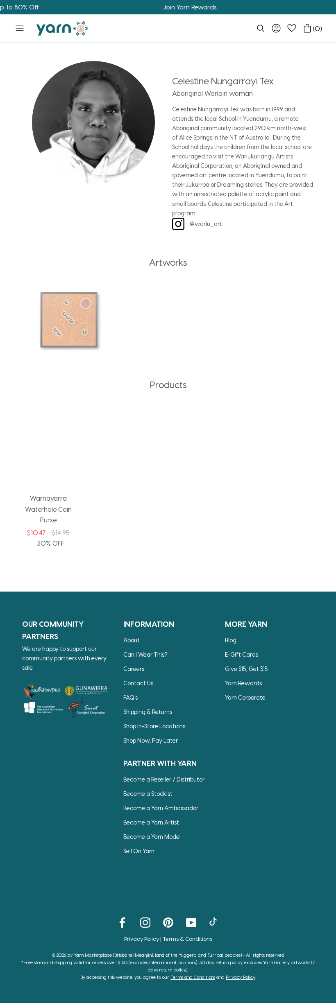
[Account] (276, 28)
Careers (133, 668)
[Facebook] (122, 922)
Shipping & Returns (147, 711)
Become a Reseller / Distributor (163, 779)
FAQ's (130, 697)
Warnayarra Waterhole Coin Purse (48, 509)
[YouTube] (191, 922)
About (131, 640)
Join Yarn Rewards (179, 7)
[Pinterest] (168, 922)
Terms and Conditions (192, 977)
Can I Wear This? (145, 654)
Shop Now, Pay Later (150, 740)
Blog (230, 640)
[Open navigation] (19, 28)
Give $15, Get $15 (246, 668)
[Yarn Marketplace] (62, 28)
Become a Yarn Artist (151, 822)
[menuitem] (260, 28)
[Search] (260, 28)
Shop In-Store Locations (154, 726)
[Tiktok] (214, 922)
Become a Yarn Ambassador (160, 807)
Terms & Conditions (187, 938)
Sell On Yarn (138, 850)
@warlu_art (205, 223)
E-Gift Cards (241, 654)
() (317, 28)
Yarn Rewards (243, 683)
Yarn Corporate (245, 697)
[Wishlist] (291, 28)
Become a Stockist (148, 793)
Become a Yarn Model (152, 836)
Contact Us (138, 683)
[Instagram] (145, 922)
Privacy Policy (141, 938)
